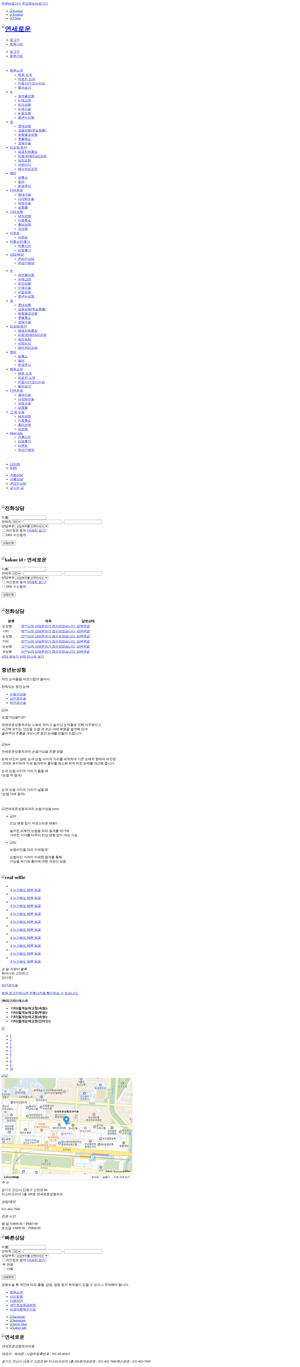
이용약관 (16, 1301)
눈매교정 (24, 100)
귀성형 (23, 229)
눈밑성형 (24, 113)
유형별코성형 (28, 134)
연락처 (6, 521)
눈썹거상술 (18, 694)
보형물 (23, 207)
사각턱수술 (26, 199)
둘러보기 (24, 87)
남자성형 (24, 216)
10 (11, 1069)
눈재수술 (24, 109)
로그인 (15, 40)
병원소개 (16, 1292)
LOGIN (15, 464)
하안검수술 (18, 703)
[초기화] (127, 1133)
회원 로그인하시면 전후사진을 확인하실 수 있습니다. (40, 993)
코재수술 (24, 143)
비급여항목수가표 (23, 1309)
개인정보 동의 (16, 530)
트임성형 (24, 104)
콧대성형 (24, 126)
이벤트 (23, 237)
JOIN (13, 468)
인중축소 (24, 220)
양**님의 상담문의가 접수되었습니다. (48, 641)
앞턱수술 (24, 203)
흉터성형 (24, 224)
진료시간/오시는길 (31, 83)
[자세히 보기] (36, 530)
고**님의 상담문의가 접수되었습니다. (48, 646)
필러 (21, 182)
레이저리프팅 (28, 169)
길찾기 (106, 1177)
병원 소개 (25, 74)
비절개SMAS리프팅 (32, 156)
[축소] (127, 1125)
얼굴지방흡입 (28, 152)
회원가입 (16, 44)
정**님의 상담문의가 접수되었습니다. (48, 626)
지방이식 (24, 164)
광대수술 (24, 194)
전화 (10, 1264)
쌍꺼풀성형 (26, 96)
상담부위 (8, 526)
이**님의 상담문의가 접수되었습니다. (48, 651)
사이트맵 (16, 1296)
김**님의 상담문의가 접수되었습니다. (48, 636)
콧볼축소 (24, 139)
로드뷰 (95, 1177)
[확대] (127, 1118)
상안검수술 (18, 698)
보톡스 (23, 177)
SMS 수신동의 (16, 535)
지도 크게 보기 (122, 1177)
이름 (5, 1247)
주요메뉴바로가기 (35, 3)
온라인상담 (26, 259)
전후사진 (24, 246)
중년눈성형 (26, 117)
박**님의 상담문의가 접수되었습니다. (48, 631)
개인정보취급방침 (23, 1305)
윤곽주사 (24, 186)
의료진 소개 (26, 79)
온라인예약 (26, 263)
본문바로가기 (11, 3)
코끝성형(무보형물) (32, 130)
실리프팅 (24, 160)
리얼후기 (24, 250)
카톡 (10, 1269)
